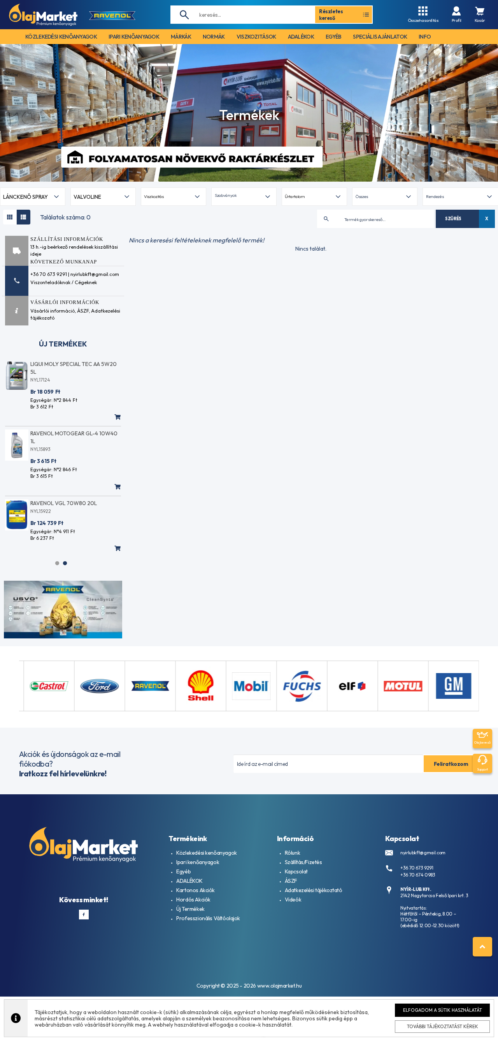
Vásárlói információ (52, 311)
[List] (23, 217)
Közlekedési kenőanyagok (206, 852)
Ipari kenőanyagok (197, 862)
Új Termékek (190, 908)
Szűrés (453, 218)
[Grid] (10, 217)
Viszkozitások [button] (256, 36)
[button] (244, 196)
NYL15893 (40, 449)
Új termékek (63, 343)
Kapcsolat (296, 871)
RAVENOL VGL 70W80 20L (63, 503)
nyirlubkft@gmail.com (422, 852)
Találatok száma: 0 (65, 217)
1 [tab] (57, 563)
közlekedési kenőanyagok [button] (61, 36)
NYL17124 (40, 380)
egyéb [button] (334, 36)
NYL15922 (40, 511)
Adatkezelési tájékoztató (313, 890)
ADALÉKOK (189, 880)
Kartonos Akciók (195, 890)
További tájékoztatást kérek (442, 1026)
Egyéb (183, 871)
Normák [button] (214, 36)
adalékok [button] (301, 36)
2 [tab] (65, 563)
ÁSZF (83, 311)
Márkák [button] (181, 36)
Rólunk (292, 852)
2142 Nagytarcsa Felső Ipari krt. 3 (434, 895)
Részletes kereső (331, 14)
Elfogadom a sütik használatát (442, 1010)
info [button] (425, 36)
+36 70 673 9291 (416, 868)
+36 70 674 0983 (417, 875)
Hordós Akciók (193, 899)
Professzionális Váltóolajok (208, 918)
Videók (293, 899)
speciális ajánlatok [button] (380, 36)
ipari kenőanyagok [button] (134, 36)
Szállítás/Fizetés (303, 862)
